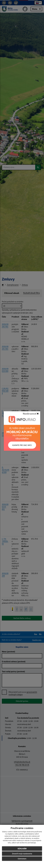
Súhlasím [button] (22, 849)
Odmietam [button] (22, 859)
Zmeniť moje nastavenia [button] (22, 854)
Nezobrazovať (30, 413)
